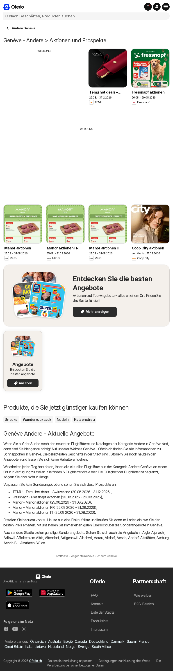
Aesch (121, 537)
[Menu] (166, 7)
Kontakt (96, 604)
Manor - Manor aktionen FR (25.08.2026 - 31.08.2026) (54, 507)
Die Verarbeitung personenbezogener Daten (104, 663)
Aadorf (133, 537)
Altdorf (110, 537)
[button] (157, 7)
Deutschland (98, 641)
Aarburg (162, 537)
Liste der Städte (102, 612)
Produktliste (100, 621)
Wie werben (143, 595)
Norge (70, 646)
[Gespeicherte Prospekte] (148, 7)
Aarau (98, 537)
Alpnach (157, 532)
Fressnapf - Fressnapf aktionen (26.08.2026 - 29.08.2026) (57, 497)
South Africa (101, 646)
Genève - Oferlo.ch (97, 449)
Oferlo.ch (35, 661)
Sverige (83, 646)
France (144, 641)
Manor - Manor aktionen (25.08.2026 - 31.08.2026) (51, 502)
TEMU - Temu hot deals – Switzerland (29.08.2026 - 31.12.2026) (61, 492)
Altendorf (52, 537)
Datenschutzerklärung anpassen (70, 661)
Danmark (117, 641)
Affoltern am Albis (29, 537)
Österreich (38, 641)
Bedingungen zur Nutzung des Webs (124, 661)
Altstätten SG (30, 543)
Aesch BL (10, 543)
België (68, 641)
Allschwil (85, 537)
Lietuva (40, 646)
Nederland (56, 646)
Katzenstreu (84, 419)
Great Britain (14, 646)
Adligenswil (68, 537)
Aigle (146, 532)
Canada (81, 641)
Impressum (99, 629)
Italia (28, 646)
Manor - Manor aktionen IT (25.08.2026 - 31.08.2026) (53, 512)
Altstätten (147, 537)
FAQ (94, 595)
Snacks (11, 419)
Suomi (131, 641)
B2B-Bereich (144, 604)
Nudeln (63, 419)
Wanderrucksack (37, 419)
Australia (54, 641)
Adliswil (9, 537)
